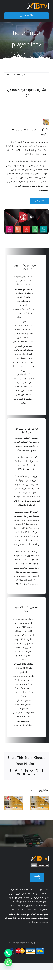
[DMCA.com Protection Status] (40, 865)
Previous (18, 75)
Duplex (16, 182)
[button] (46, 803)
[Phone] (8, 953)
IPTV (20, 469)
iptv (17, 170)
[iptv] (38, 4)
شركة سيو (39, 943)
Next (9, 75)
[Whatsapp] (8, 962)
